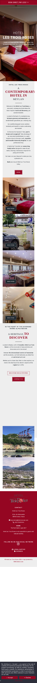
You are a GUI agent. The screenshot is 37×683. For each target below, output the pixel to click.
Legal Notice (19, 549)
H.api (24, 559)
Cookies (19, 551)
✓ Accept (9, 677)
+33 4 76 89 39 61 (19, 522)
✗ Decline (27, 677)
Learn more (18, 680)
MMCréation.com (18, 561)
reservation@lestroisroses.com (19, 520)
